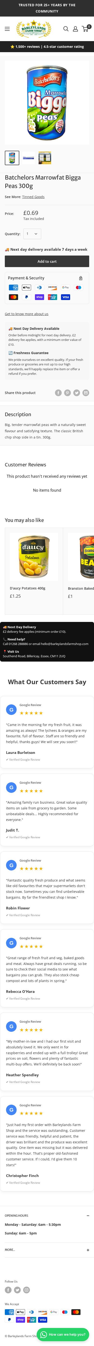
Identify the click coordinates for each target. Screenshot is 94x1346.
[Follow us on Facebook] (8, 1290)
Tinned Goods (33, 196)
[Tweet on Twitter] (76, 392)
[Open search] (66, 28)
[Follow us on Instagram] (26, 1290)
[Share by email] (85, 392)
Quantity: (12, 234)
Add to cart (47, 261)
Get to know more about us (26, 314)
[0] (85, 29)
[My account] (75, 28)
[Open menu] (7, 29)
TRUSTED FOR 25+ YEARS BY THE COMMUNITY (47, 8)
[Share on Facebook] (58, 392)
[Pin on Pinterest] (67, 392)
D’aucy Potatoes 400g (27, 588)
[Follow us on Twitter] (17, 1290)
